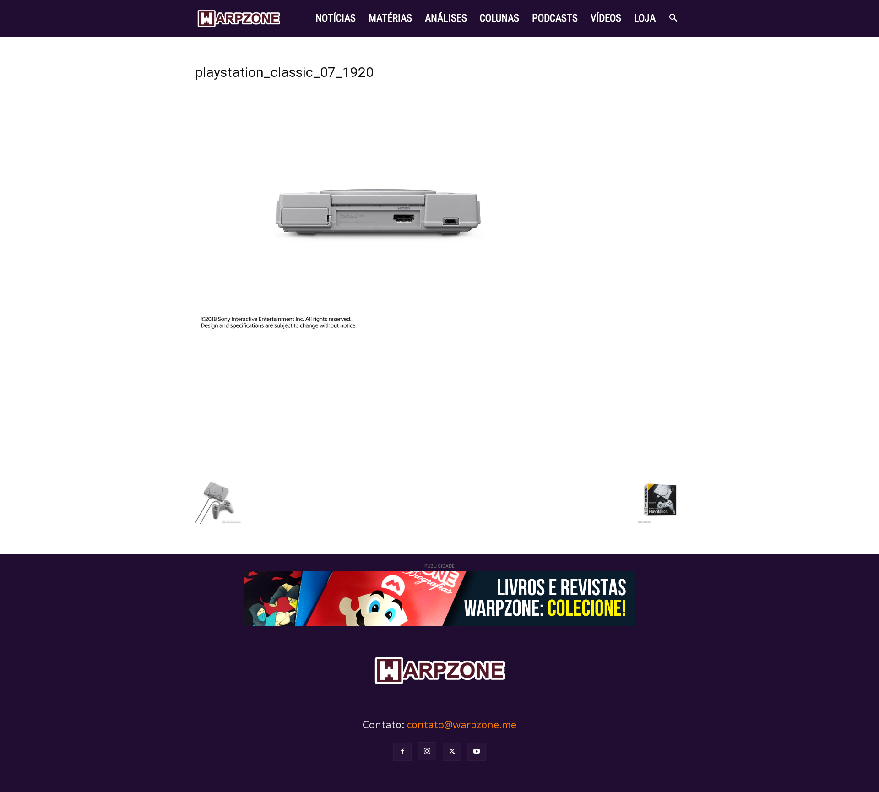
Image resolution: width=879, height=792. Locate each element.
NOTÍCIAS (335, 18)
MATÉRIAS (390, 18)
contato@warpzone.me (461, 724)
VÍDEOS (606, 18)
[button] (673, 19)
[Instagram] (427, 751)
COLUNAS (499, 18)
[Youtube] (476, 752)
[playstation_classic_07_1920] (378, 331)
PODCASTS (555, 18)
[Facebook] (402, 752)
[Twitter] (452, 752)
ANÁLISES (446, 18)
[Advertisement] (439, 405)
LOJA (645, 18)
